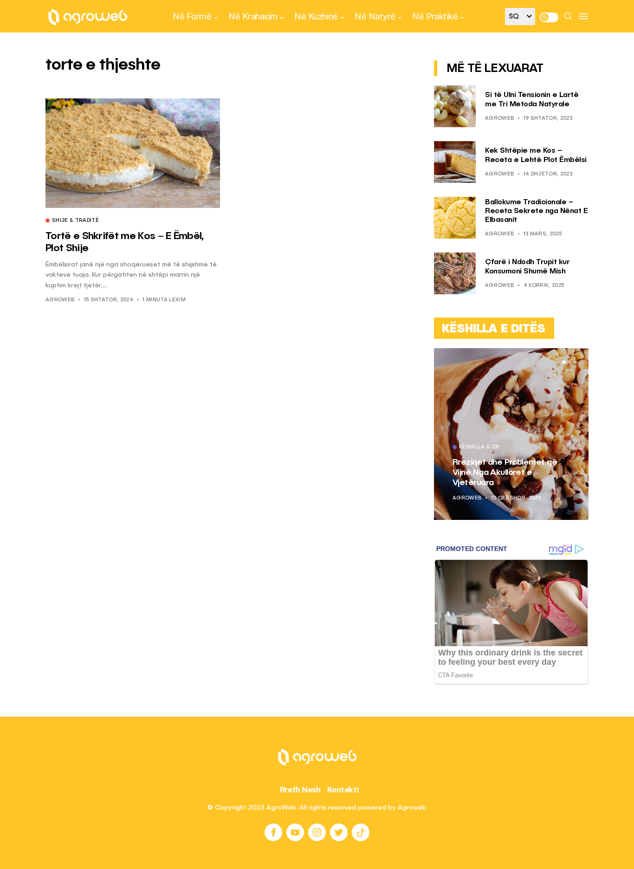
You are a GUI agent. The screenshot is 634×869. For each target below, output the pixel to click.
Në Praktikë (435, 16)
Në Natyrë (375, 16)
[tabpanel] (511, 434)
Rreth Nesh (300, 789)
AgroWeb (59, 300)
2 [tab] (569, 362)
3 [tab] (575, 362)
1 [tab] (564, 362)
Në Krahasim (253, 16)
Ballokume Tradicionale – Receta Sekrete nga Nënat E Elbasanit (536, 211)
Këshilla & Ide (479, 447)
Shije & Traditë (75, 221)
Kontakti (343, 789)
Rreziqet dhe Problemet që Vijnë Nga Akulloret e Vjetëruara (505, 472)
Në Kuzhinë (315, 16)
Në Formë (192, 16)
